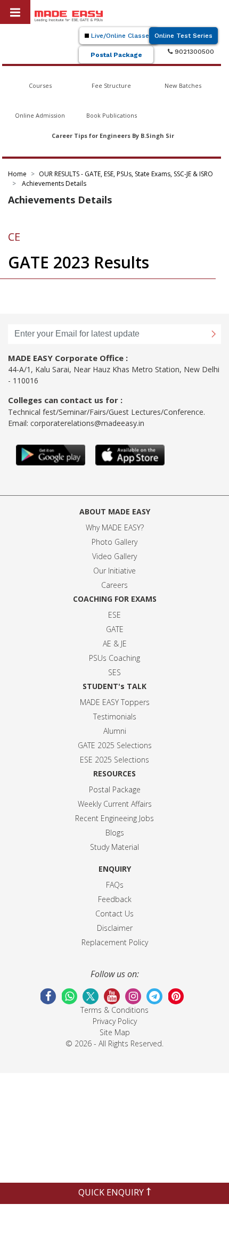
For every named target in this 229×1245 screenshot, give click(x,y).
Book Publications (111, 115)
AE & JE (115, 643)
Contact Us (114, 913)
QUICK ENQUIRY (112, 1192)
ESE (114, 615)
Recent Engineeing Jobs (114, 818)
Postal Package (116, 55)
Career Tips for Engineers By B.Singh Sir (113, 136)
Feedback (115, 899)
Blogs (114, 833)
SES (114, 672)
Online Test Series (183, 35)
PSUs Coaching (114, 658)
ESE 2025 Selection (112, 760)
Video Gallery (114, 556)
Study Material (114, 847)
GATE (115, 629)
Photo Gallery (114, 542)
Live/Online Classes (121, 35)
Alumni (114, 731)
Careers (114, 585)
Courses (40, 85)
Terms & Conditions (114, 1010)
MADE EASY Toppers (115, 702)
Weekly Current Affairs (115, 804)
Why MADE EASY (113, 527)
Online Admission (40, 115)
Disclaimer (115, 928)
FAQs (115, 885)
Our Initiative (114, 571)
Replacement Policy (114, 942)
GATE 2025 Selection (113, 745)
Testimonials (114, 716)
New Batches (183, 85)
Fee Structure (111, 85)
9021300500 (193, 51)
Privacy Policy (115, 1021)
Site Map (115, 1032)
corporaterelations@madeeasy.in (87, 423)
